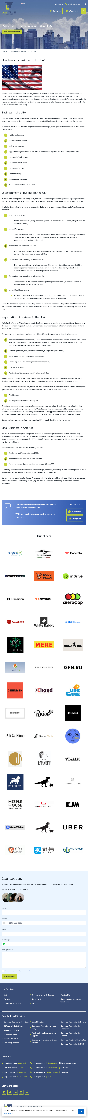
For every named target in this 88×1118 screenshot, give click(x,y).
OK (81, 1111)
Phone (4, 918)
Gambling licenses (11, 1042)
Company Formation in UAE (72, 1044)
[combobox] (4, 923)
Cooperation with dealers (43, 995)
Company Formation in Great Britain (44, 1041)
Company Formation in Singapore (70, 1027)
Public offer (65, 995)
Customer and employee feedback (70, 1000)
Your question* (7, 949)
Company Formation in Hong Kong (44, 1027)
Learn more (8, 1113)
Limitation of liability (12, 1003)
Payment (7, 999)
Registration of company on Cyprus (44, 1034)
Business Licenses (11, 1030)
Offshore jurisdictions (13, 1026)
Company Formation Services (16, 1022)
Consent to (9, 971)
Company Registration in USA (73, 1040)
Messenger (6, 939)
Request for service (12, 32)
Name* (4, 908)
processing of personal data (23, 971)
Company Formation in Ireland (73, 1022)
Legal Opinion (38, 1022)
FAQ (5, 995)
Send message (9, 976)
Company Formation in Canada (70, 1034)
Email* (4, 929)
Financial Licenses (11, 1038)
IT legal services (10, 1034)
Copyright (36, 999)
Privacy (35, 1003)
